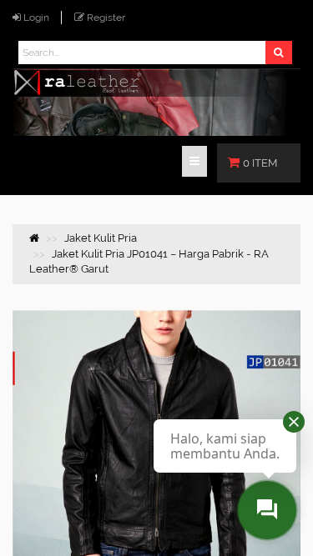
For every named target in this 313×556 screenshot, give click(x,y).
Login (36, 17)
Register (106, 17)
